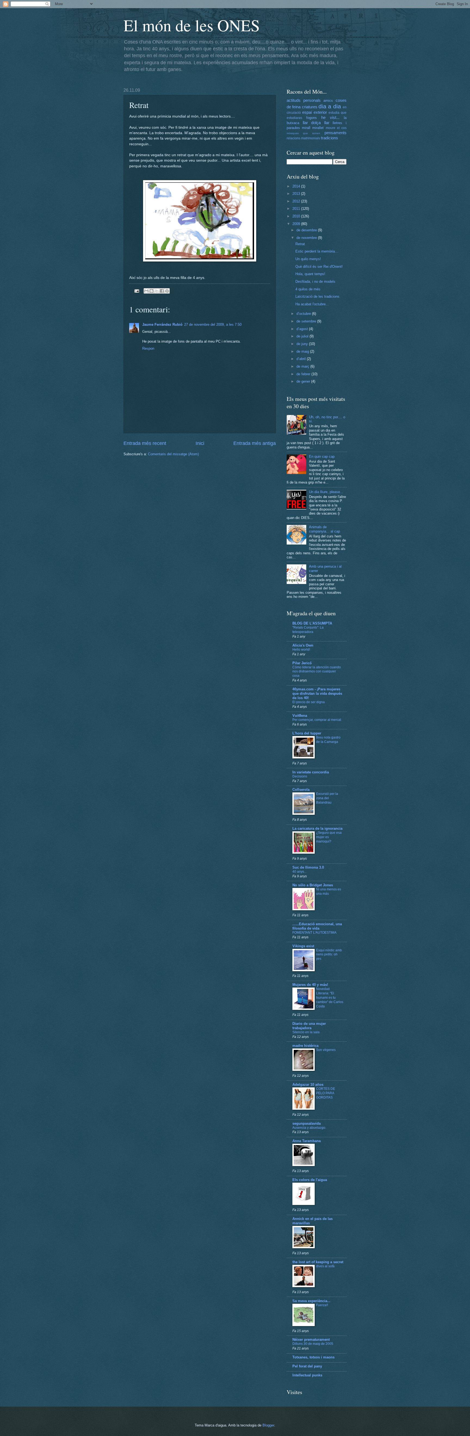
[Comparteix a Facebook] (162, 291)
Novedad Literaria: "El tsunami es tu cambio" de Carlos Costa (329, 997)
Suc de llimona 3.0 (308, 867)
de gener (303, 381)
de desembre (307, 230)
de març (303, 366)
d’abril (301, 359)
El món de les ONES (191, 25)
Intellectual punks (307, 1375)
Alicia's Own (302, 645)
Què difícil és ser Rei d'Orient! (319, 267)
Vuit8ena (299, 716)
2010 (296, 216)
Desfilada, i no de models (315, 281)
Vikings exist (303, 946)
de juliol (303, 336)
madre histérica (305, 1046)
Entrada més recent (144, 443)
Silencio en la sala (306, 1032)
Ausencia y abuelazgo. (309, 1128)
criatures (309, 106)
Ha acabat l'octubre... (312, 304)
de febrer (303, 374)
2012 (296, 201)
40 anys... (299, 872)
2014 (296, 186)
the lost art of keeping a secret (317, 1262)
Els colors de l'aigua (309, 1180)
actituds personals (304, 100)
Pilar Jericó (302, 663)
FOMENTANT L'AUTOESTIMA (314, 932)
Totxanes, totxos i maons (313, 1357)
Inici (200, 443)
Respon (148, 348)
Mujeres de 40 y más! (310, 985)
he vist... (330, 117)
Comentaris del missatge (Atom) (173, 454)
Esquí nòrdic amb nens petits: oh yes (329, 954)
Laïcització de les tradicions (317, 296)
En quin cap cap (322, 456)
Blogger (268, 1425)
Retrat (300, 244)
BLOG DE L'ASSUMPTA (312, 623)
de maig (303, 351)
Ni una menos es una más (328, 891)
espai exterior (314, 112)
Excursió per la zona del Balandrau (327, 798)
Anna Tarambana (306, 1141)
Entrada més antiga (254, 443)
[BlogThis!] (151, 291)
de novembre (307, 238)
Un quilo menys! (308, 259)
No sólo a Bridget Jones (312, 885)
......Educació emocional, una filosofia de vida (317, 926)
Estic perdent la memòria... (316, 251)
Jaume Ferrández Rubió (162, 324)
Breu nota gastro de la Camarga (328, 740)
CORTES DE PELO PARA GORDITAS (325, 1093)
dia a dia (330, 106)
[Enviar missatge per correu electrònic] (136, 290)
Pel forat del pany (307, 1366)
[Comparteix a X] (156, 291)
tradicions (329, 138)
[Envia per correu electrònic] (146, 291)
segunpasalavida (306, 1123)
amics (328, 101)
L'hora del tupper (306, 733)
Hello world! (301, 649)
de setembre (306, 321)
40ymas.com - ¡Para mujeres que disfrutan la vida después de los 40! (317, 693)
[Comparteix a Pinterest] (167, 291)
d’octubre (304, 314)
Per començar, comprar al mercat (316, 720)
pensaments (335, 132)
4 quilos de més (307, 289)
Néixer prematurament (311, 1339)
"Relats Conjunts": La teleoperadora (308, 630)
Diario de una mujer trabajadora (309, 1026)
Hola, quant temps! (310, 274)
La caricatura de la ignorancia (317, 828)
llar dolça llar (316, 122)
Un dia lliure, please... (326, 492)
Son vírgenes (326, 1050)
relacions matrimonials (303, 138)
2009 (296, 224)
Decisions (299, 776)
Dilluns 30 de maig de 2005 (312, 1344)
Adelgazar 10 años (307, 1085)
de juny (302, 344)
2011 (296, 209)
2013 (296, 194)
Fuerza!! (322, 1305)
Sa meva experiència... (311, 1301)
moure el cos (336, 128)
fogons (311, 118)
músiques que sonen (303, 133)
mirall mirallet (313, 128)
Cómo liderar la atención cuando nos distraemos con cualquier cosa (316, 671)
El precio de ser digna (308, 702)
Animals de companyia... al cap (324, 529)
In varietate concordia (310, 772)
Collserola (301, 790)
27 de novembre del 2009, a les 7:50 (213, 324)
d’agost (302, 329)
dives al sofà (325, 1266)
